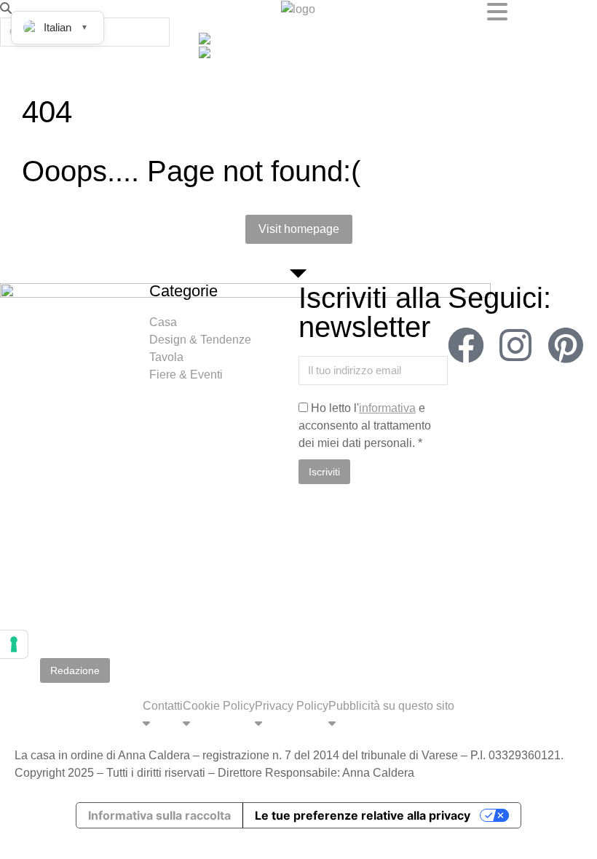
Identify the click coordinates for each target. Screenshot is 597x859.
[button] (99, 8)
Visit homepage (298, 229)
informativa (387, 408)
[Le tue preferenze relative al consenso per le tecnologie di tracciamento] (14, 644)
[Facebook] (466, 345)
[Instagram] (515, 345)
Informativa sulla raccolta (159, 815)
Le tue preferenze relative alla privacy (362, 815)
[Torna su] (575, 837)
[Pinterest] (565, 345)
